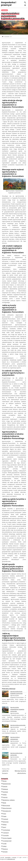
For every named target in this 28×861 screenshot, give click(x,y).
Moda (4, 803)
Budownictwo (7, 784)
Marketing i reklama (9, 800)
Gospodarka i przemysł (8, 4)
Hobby (5, 794)
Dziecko (5, 786)
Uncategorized (7, 841)
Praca (4, 813)
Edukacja (5, 789)
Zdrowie (5, 852)
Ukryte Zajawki (7, 838)
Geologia (5, 792)
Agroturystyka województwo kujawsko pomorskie (17, 709)
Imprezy (5, 797)
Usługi (4, 846)
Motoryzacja (6, 805)
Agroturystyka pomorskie (17, 725)
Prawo (4, 816)
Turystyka (4, 10)
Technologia (6, 830)
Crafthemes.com (11, 859)
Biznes (5, 781)
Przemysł (5, 819)
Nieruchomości (7, 808)
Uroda (4, 843)
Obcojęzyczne (7, 811)
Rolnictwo (5, 822)
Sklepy (5, 824)
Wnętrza (5, 849)
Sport (4, 827)
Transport (6, 832)
